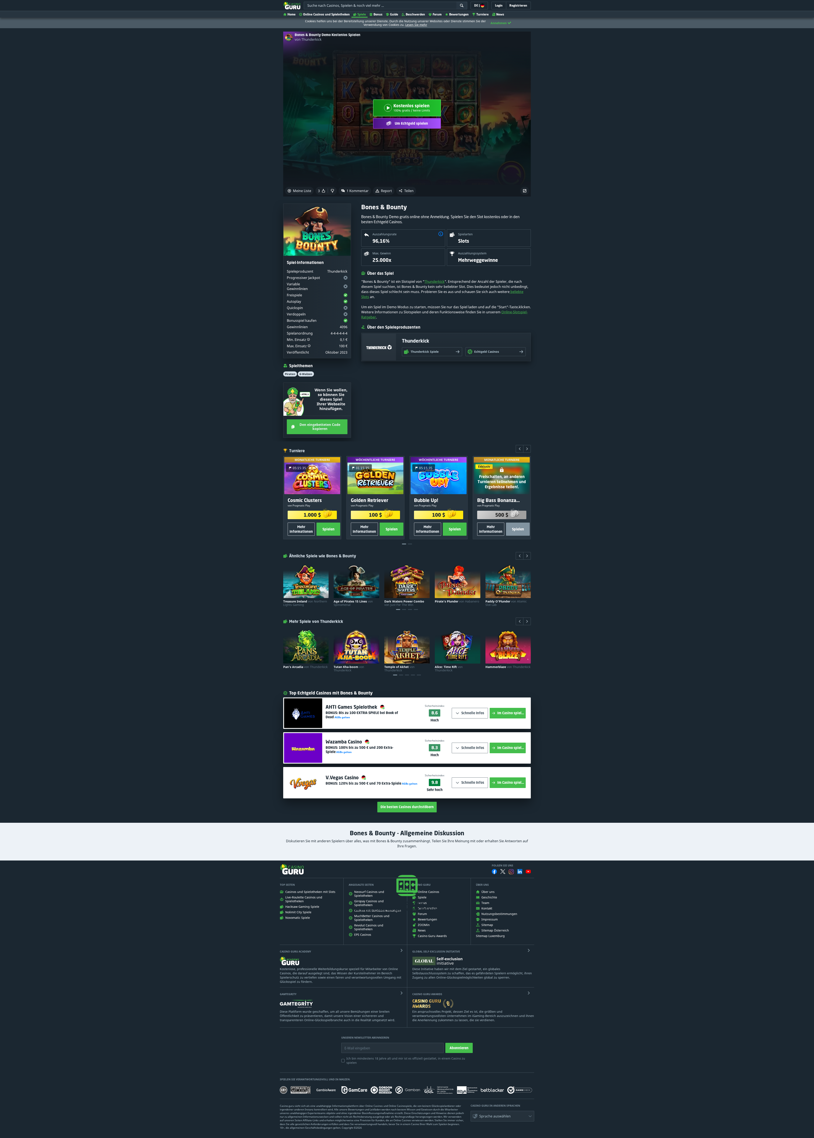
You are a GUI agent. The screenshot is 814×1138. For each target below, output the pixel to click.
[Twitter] (502, 871)
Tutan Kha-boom (349, 668)
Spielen (328, 529)
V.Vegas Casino (343, 777)
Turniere (482, 14)
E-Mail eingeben (354, 1045)
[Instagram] (511, 871)
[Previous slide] (519, 449)
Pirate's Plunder (457, 601)
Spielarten (465, 234)
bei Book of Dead (362, 714)
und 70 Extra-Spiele (370, 783)
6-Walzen (306, 374)
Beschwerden (415, 14)
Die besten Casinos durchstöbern (407, 807)
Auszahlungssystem (472, 253)
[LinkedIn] (519, 871)
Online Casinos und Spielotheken (326, 14)
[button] (406, 191)
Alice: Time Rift (449, 668)
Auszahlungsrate (384, 234)
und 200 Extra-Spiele (359, 749)
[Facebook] (494, 871)
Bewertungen (459, 14)
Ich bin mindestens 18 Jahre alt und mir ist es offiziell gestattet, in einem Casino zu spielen (405, 1060)
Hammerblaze (507, 667)
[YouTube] (528, 871)
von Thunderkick (308, 39)
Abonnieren (459, 1048)
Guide (394, 14)
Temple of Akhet (399, 668)
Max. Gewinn (381, 253)
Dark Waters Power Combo (404, 603)
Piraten (290, 374)
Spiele (361, 14)
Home (291, 14)
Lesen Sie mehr (416, 25)
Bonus (378, 14)
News (500, 14)
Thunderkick (434, 281)
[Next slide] (527, 449)
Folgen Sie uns (502, 865)
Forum (437, 14)
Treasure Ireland (305, 603)
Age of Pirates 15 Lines (353, 603)
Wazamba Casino (344, 742)
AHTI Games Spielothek (352, 707)
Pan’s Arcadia (305, 667)
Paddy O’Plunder (506, 603)
